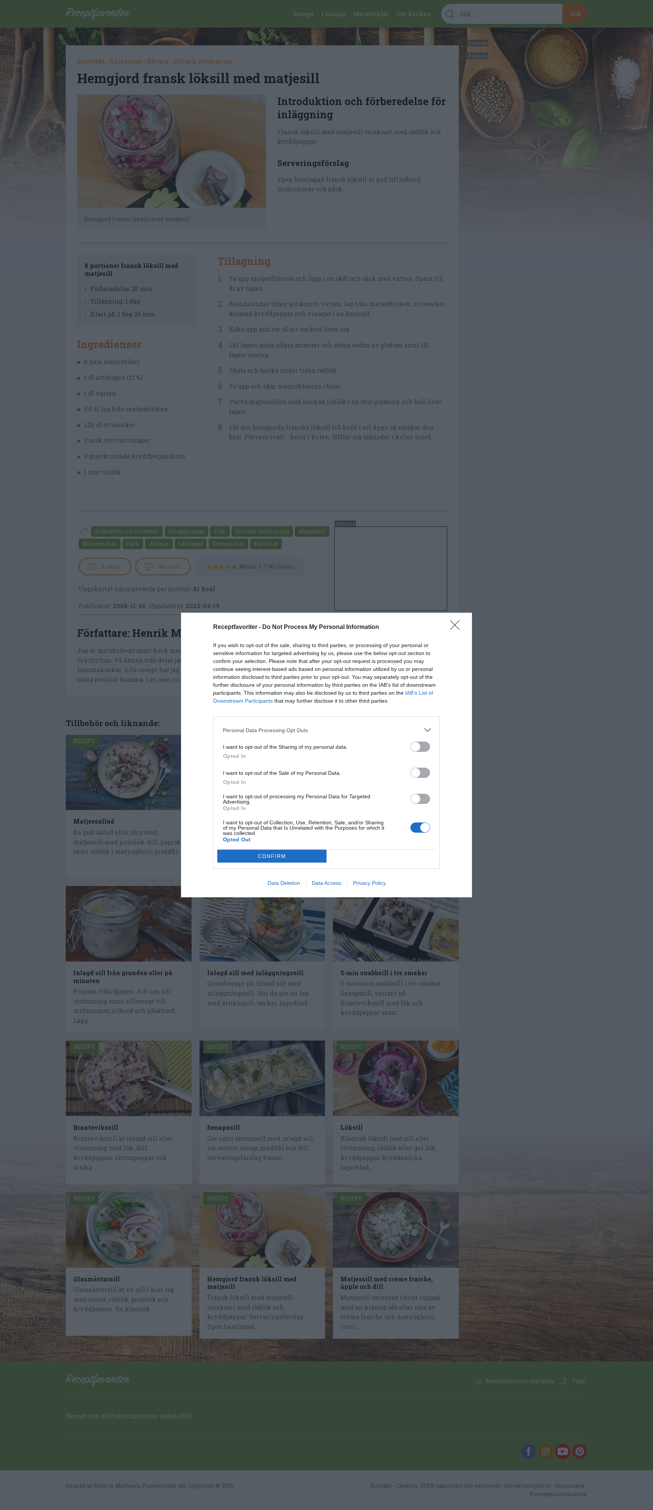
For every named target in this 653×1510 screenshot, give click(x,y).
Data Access (326, 883)
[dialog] (326, 755)
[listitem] (326, 730)
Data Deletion (284, 883)
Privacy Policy (369, 883)
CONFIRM (272, 856)
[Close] (457, 627)
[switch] (420, 747)
